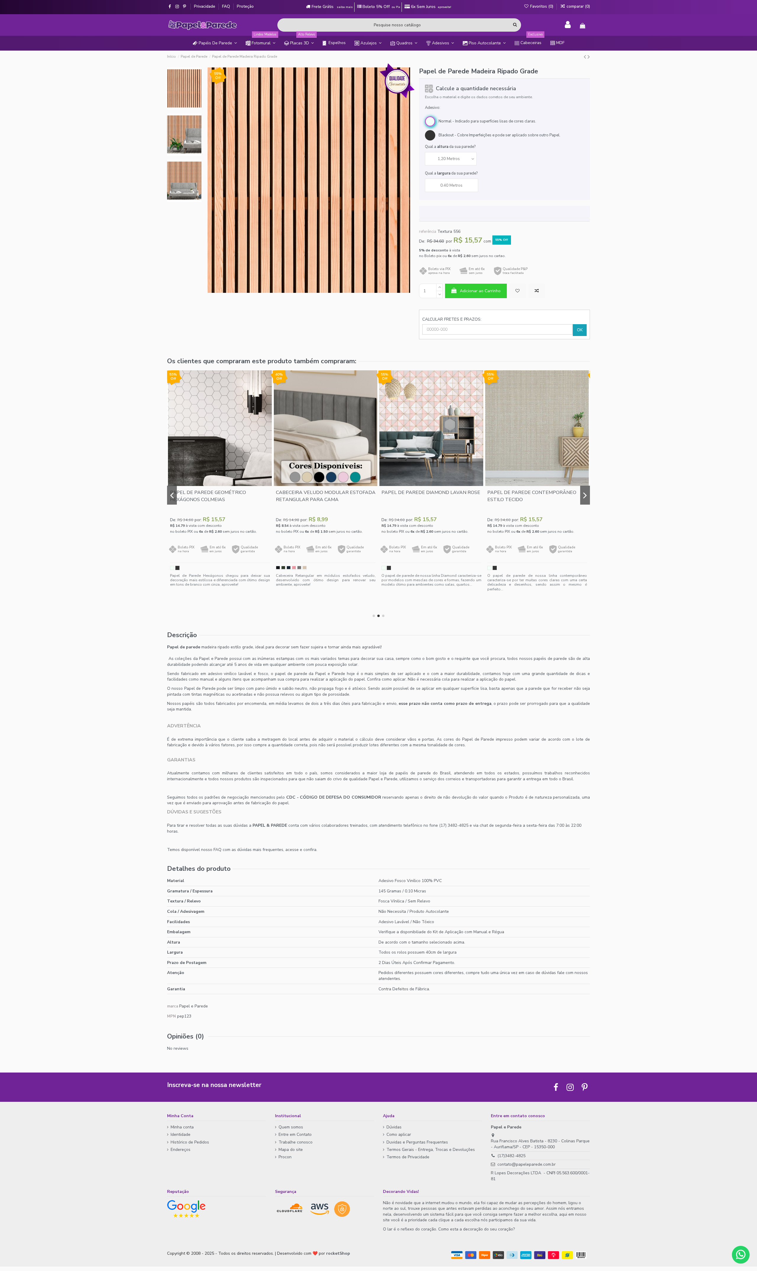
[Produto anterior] (586, 57)
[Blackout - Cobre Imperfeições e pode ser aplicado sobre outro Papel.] (177, 568)
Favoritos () (541, 6)
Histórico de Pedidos (190, 1142)
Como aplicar (398, 1134)
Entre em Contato (295, 1134)
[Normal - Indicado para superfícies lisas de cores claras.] (172, 568)
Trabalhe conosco (296, 1142)
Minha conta (182, 1127)
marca (172, 1006)
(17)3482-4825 (511, 1156)
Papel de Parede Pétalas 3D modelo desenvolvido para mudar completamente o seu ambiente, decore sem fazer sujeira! (431, 601)
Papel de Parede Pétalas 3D (418, 513)
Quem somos (291, 1127)
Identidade (180, 1134)
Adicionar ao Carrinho (480, 291)
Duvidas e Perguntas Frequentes (417, 1142)
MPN (171, 1016)
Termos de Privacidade (407, 1157)
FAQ (226, 6)
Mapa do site (291, 1149)
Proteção (245, 6)
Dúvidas (394, 1127)
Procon (285, 1157)
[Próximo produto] (589, 57)
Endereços (180, 1149)
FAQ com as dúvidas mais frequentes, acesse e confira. (265, 849)
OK (580, 330)
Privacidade (205, 6)
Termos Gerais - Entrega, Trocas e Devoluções (430, 1149)
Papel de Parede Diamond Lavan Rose (219, 492)
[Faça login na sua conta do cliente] (567, 24)
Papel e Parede (193, 1006)
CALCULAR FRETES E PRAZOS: (451, 319)
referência (427, 231)
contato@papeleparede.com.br (526, 1164)
